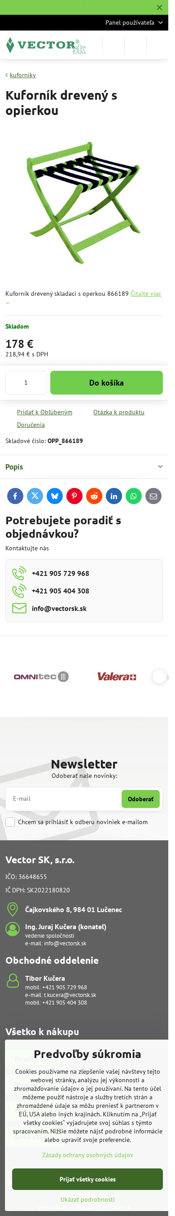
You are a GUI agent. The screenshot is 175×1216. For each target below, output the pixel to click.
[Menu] (157, 45)
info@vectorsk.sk (65, 943)
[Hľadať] (113, 45)
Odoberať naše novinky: (84, 776)
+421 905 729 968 (64, 987)
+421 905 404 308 (64, 1002)
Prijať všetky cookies (88, 1179)
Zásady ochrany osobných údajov (87, 1155)
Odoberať (140, 799)
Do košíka (106, 383)
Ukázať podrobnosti (88, 1199)
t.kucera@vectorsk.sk (70, 995)
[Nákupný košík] (135, 45)
